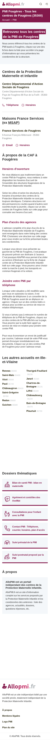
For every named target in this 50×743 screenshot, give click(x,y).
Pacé (8, 384)
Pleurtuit (34, 411)
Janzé (32, 378)
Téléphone (12, 105)
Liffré (32, 391)
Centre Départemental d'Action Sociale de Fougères (22, 85)
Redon (9, 400)
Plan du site (8, 727)
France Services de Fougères (21, 130)
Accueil (6, 20)
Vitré (8, 379)
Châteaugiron (12, 388)
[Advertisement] (25, 443)
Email (9, 145)
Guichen (10, 405)
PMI (15, 20)
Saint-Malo (11, 375)
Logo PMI (7, 722)
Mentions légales (11, 716)
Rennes (9, 371)
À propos (7, 710)
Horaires (31, 105)
